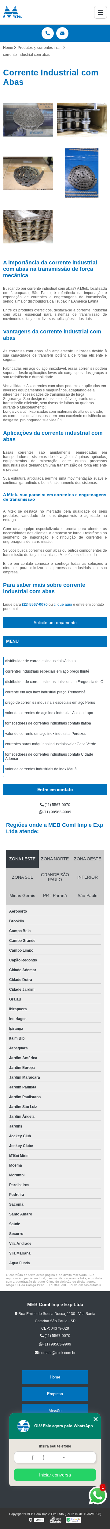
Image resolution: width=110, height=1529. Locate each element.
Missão (55, 1410)
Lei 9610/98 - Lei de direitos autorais (75, 1285)
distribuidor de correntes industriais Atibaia (40, 661)
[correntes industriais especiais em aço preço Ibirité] (82, 120)
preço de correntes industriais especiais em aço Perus (50, 702)
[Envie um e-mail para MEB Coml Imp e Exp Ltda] (62, 33)
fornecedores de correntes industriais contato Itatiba (48, 723)
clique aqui (63, 604)
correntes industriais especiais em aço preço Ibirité (47, 671)
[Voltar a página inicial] (12, 12)
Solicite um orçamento (55, 622)
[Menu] (100, 12)
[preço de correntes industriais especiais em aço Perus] (28, 227)
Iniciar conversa (55, 1474)
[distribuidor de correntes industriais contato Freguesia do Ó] (28, 173)
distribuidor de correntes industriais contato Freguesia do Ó (54, 682)
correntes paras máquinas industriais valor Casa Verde (50, 744)
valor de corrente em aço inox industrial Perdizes (45, 734)
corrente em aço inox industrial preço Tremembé (45, 692)
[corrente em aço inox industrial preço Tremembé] (82, 173)
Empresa (55, 1394)
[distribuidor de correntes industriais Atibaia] (28, 120)
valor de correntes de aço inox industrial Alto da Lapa (49, 713)
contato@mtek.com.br (56, 1353)
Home (55, 1377)
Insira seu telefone (55, 1446)
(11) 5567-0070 (35, 604)
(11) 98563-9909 (56, 812)
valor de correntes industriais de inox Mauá (41, 769)
